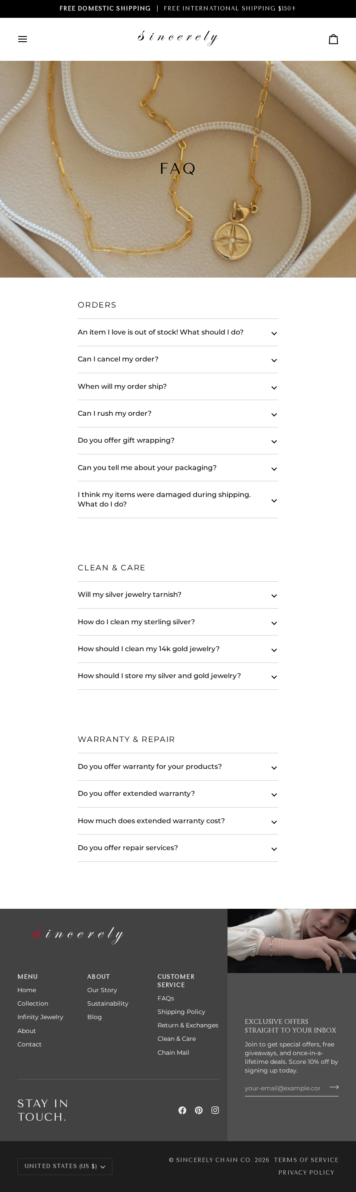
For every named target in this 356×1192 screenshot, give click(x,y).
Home (26, 990)
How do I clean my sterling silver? (136, 622)
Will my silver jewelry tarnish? (129, 594)
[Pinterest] (199, 1110)
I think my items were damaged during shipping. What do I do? (164, 499)
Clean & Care (177, 1038)
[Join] (331, 1087)
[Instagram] (215, 1110)
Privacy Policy (306, 1172)
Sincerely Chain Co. (214, 1160)
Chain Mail (173, 1052)
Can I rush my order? (115, 413)
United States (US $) (61, 1166)
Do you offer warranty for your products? (150, 766)
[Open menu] (30, 39)
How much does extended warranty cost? (151, 821)
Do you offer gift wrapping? (126, 440)
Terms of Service (306, 1160)
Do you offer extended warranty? (136, 793)
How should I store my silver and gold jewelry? (159, 676)
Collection (32, 1003)
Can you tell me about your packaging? (147, 468)
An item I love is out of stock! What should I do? (161, 332)
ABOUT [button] (98, 976)
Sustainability (108, 1003)
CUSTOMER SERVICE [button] (176, 980)
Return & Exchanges (188, 1025)
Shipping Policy (181, 1011)
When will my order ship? (122, 386)
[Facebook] (182, 1110)
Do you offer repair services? (128, 848)
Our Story (102, 990)
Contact (29, 1044)
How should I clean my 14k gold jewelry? (149, 649)
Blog (94, 1016)
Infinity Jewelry (40, 1016)
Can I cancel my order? (118, 359)
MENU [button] (27, 976)
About (26, 1030)
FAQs (166, 998)
